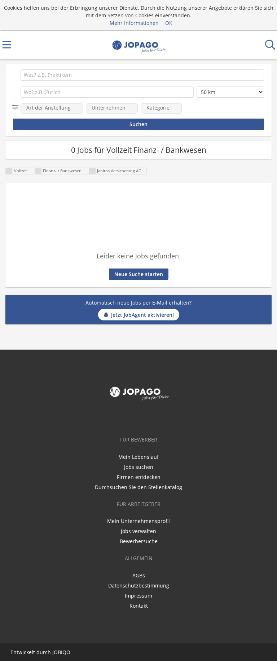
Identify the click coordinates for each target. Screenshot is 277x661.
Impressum (138, 595)
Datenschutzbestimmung (138, 585)
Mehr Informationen (134, 22)
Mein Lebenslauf (138, 456)
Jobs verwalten (138, 531)
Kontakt (138, 605)
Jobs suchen (138, 466)
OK (168, 22)
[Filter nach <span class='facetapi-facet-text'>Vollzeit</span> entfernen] (9, 171)
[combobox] (142, 75)
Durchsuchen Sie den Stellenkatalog (138, 487)
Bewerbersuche (139, 541)
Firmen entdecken (139, 477)
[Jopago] (139, 44)
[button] (17, 107)
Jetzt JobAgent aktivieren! (142, 314)
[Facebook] (138, 418)
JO (55, 652)
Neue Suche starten (138, 274)
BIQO (64, 652)
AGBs (138, 575)
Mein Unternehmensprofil (138, 521)
